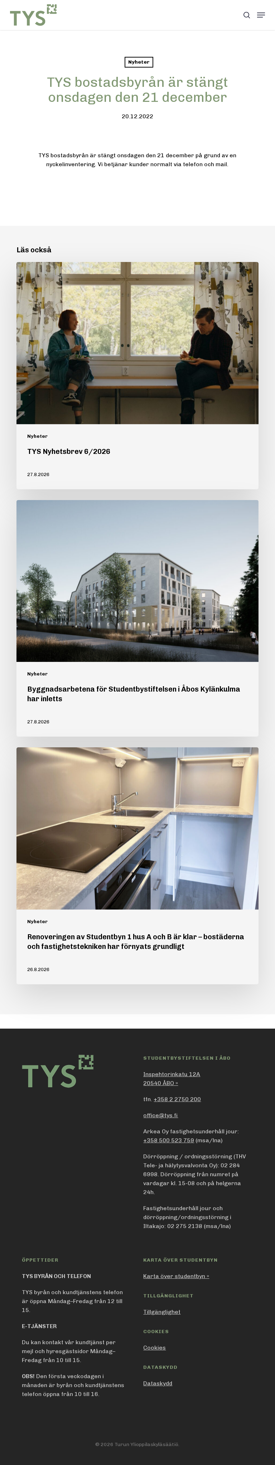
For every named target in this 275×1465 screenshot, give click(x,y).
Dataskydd (157, 1383)
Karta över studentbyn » (176, 1276)
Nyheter (139, 62)
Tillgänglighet (161, 1311)
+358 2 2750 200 (177, 1099)
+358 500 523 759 (168, 1140)
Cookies (154, 1347)
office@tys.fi (160, 1115)
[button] (261, 15)
